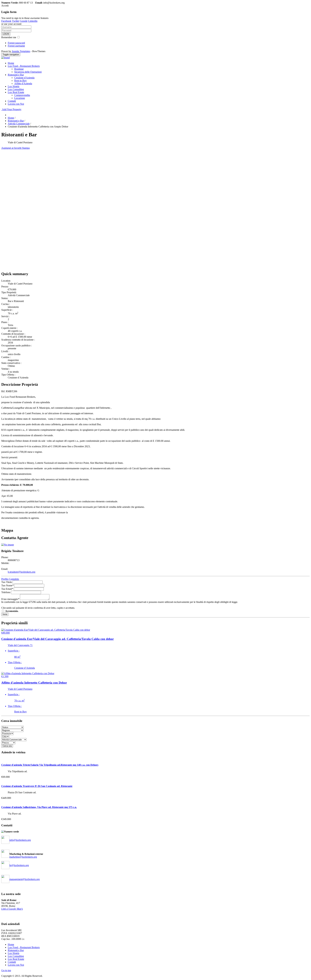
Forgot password (16, 42)
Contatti (12, 101)
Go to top (6, 970)
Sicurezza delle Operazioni (28, 71)
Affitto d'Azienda (23, 83)
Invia (5, 614)
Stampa (26, 148)
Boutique (19, 69)
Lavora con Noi (16, 104)
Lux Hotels (13, 86)
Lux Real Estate (16, 92)
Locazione (19, 98)
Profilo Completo (10, 579)
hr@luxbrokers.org (19, 865)
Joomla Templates (21, 51)
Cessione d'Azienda (24, 77)
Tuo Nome (7, 585)
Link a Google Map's (12, 908)
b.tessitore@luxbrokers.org (21, 571)
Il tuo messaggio (10, 599)
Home (11, 63)
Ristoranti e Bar (16, 74)
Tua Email (7, 588)
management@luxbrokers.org (24, 879)
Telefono (5, 592)
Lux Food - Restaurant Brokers (24, 66)
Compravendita (22, 95)
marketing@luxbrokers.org (23, 856)
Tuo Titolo (6, 582)
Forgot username (16, 45)
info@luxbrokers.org (20, 840)
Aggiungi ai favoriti (11, 148)
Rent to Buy (20, 80)
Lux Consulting (16, 89)
